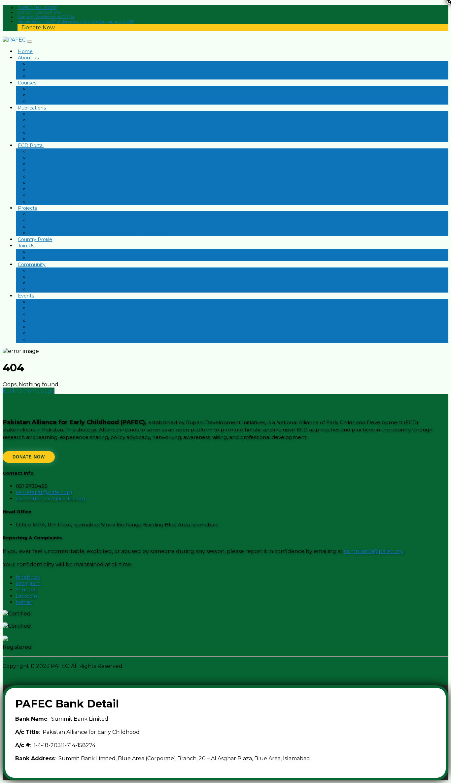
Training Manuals (48, 196)
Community (32, 264)
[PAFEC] (15, 40)
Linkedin (26, 596)
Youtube (26, 589)
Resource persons (50, 183)
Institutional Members (54, 277)
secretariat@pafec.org (44, 492)
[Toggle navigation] (29, 42)
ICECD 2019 (43, 327)
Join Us (26, 246)
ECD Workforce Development (64, 221)
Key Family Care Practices (59, 227)
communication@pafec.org (50, 498)
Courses (27, 83)
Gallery (37, 139)
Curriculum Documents (56, 164)
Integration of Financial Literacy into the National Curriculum (98, 233)
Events (26, 296)
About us (28, 58)
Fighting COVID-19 (51, 214)
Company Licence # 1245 (39, 12)
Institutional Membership (58, 258)
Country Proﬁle (35, 239)
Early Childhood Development (63, 89)
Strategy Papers (47, 189)
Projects (27, 208)
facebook (28, 577)
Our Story (40, 64)
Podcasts (40, 302)
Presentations (45, 152)
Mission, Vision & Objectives (60, 70)
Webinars (40, 308)
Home (25, 51)
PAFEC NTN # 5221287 (37, 7)
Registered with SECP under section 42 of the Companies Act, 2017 (75, 21)
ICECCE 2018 (44, 333)
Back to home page (28, 391)
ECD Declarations (49, 177)
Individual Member (50, 271)
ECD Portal (31, 145)
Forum (37, 290)
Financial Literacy (48, 102)
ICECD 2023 (43, 321)
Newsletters (43, 114)
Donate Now (38, 27)
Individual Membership (55, 252)
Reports (38, 120)
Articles (37, 127)
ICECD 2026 (43, 315)
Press (35, 133)
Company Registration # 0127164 (45, 17)
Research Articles (49, 158)
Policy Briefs (43, 170)
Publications (32, 108)
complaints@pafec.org (374, 551)
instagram (28, 583)
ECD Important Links (53, 202)
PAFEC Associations (52, 283)
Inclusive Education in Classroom (67, 95)
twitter (24, 602)
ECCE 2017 (41, 340)
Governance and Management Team (72, 76)
